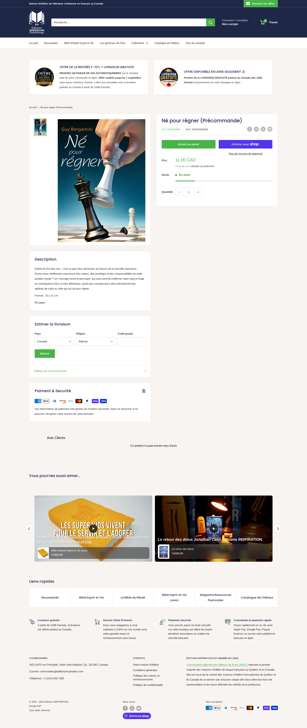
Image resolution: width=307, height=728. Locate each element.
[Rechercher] (210, 22)
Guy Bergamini (171, 129)
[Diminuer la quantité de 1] (179, 192)
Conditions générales (145, 670)
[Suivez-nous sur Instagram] (132, 708)
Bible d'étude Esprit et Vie (79, 42)
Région (80, 333)
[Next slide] (278, 529)
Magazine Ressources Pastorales (215, 597)
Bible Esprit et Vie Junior (174, 597)
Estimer (45, 353)
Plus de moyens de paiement (245, 153)
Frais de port (182, 166)
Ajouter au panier (188, 144)
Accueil (33, 42)
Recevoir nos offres (263, 3)
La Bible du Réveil (133, 597)
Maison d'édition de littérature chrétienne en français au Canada (66, 3)
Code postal (125, 333)
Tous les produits (195, 42)
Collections (137, 42)
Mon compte (230, 24)
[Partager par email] (269, 129)
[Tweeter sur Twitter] (263, 129)
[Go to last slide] (29, 529)
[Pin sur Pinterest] (256, 129)
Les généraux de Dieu (112, 42)
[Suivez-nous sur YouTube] (138, 708)
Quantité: (167, 192)
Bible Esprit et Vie (91, 597)
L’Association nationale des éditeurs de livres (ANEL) (216, 664)
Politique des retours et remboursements (146, 677)
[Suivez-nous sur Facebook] (125, 708)
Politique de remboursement (50, 370)
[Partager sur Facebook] (249, 129)
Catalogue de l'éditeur (166, 42)
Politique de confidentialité (148, 684)
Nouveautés (51, 42)
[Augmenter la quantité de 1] (198, 192)
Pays (38, 333)
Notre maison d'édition (146, 664)
